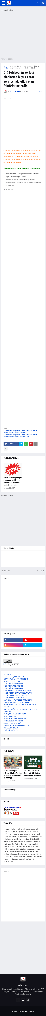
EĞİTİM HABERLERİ (11, 730)
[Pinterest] (31, 444)
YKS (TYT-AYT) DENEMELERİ (14, 677)
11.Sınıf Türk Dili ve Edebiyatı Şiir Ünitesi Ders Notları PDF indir (32, 773)
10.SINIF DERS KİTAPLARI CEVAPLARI (18, 693)
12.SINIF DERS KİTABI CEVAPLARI (16, 698)
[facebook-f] (13, 640)
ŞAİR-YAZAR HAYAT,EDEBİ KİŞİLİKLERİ (18, 700)
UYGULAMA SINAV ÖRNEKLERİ (15, 718)
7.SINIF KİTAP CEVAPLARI (13, 686)
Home (14, 1012)
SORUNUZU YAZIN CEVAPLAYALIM (16, 725)
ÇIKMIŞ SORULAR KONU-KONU (15, 714)
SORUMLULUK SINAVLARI (13, 721)
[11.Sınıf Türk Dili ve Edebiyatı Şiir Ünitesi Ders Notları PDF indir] (33, 762)
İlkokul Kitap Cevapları (12, 681)
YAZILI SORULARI (10, 716)
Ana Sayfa (6, 67)
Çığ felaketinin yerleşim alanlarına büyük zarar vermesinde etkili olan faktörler (24, 67)
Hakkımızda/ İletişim (26, 1012)
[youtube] (33, 640)
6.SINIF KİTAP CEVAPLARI (13, 684)
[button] (3, 3)
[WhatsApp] (26, 444)
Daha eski (40, 571)
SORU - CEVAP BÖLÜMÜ (12, 723)
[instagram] (13, 645)
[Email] (35, 444)
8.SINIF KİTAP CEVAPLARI (13, 688)
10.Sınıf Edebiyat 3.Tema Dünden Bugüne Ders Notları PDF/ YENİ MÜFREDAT (13, 774)
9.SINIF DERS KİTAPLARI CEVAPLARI (17, 691)
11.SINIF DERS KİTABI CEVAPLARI (16, 695)
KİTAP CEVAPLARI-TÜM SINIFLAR (16, 679)
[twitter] (33, 645)
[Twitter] (21, 444)
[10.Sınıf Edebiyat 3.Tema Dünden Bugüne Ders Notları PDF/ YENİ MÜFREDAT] (13, 762)
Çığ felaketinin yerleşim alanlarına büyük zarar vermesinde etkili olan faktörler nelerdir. (13, 481)
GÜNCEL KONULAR (11, 728)
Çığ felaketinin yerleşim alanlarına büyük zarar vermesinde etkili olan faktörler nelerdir (20, 435)
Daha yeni (6, 571)
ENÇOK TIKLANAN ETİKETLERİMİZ (16, 702)
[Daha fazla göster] (6, 449)
